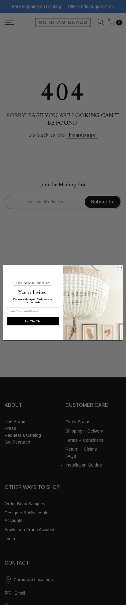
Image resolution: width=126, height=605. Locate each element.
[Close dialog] (120, 267)
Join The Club (33, 321)
